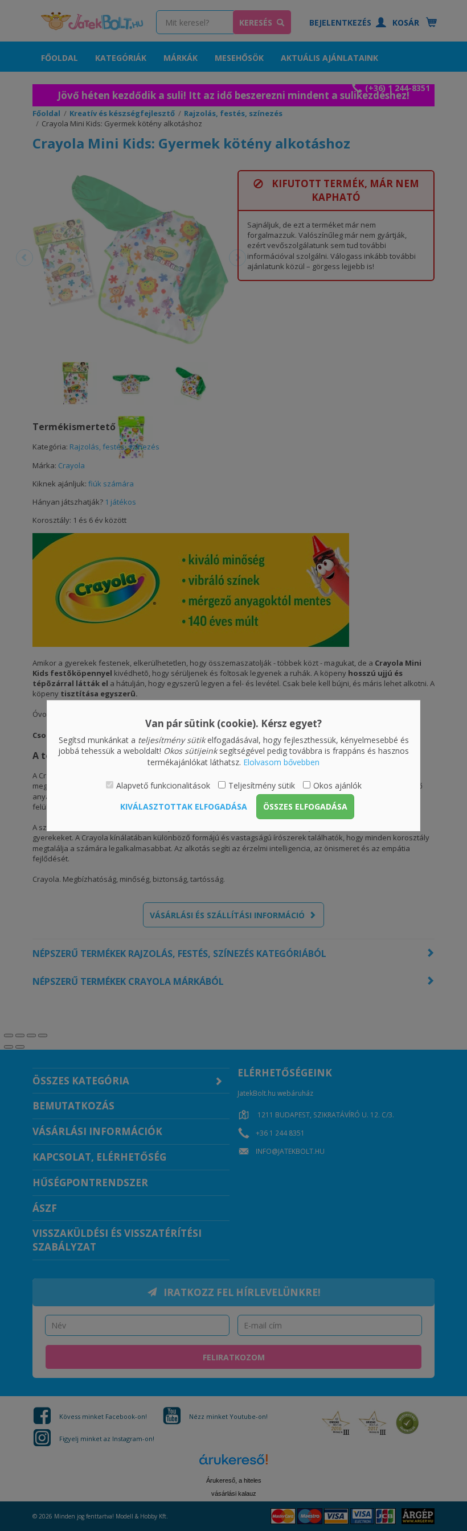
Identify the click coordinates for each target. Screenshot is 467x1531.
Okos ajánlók (337, 785)
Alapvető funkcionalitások (163, 785)
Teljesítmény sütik (261, 785)
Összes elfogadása (305, 806)
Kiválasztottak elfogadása (183, 806)
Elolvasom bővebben (281, 762)
